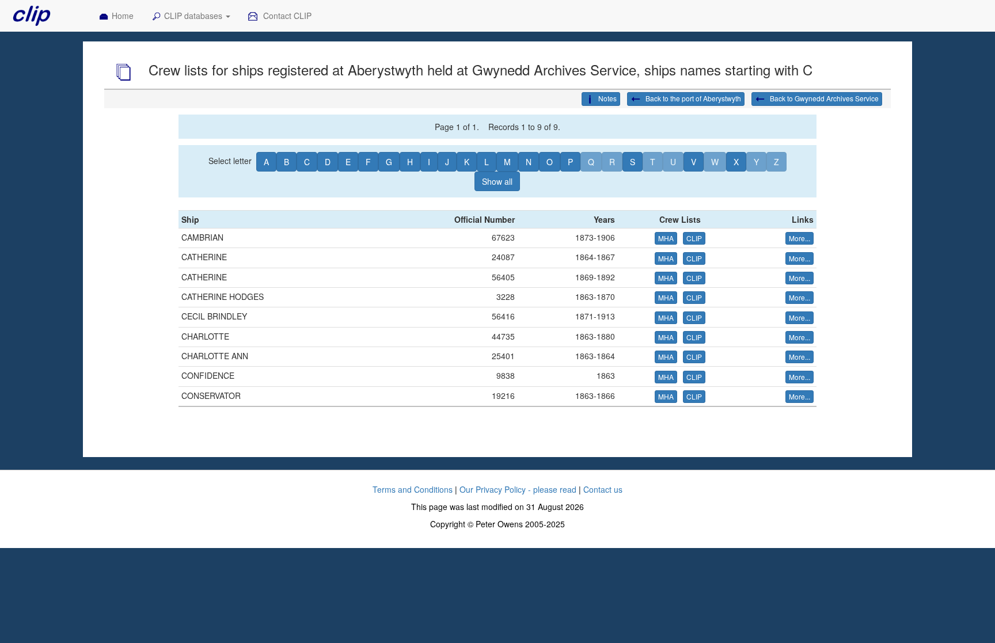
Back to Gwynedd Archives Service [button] (823, 98)
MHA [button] (666, 238)
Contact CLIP (286, 15)
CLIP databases (194, 15)
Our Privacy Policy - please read (517, 489)
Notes (607, 98)
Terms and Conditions (413, 489)
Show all (497, 181)
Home (123, 15)
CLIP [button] (694, 238)
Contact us (602, 489)
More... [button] (799, 238)
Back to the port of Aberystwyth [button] (692, 98)
